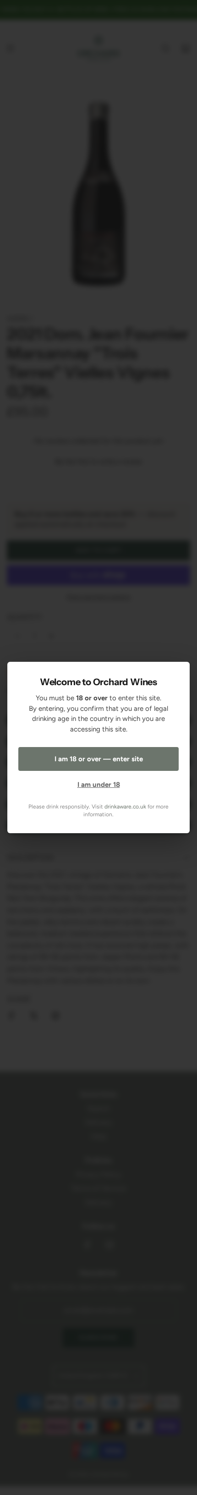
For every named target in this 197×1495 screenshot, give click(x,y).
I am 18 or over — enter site (99, 759)
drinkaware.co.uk (125, 806)
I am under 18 (98, 784)
